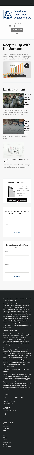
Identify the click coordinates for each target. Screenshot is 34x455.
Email (6, 224)
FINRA (20, 339)
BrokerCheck (13, 300)
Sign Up (17, 232)
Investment (6, 428)
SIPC (24, 339)
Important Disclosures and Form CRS (13, 369)
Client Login (17, 30)
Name (6, 218)
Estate (4, 430)
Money (5, 437)
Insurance (5, 433)
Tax (4, 435)
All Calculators (7, 446)
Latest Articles (7, 442)
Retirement (6, 426)
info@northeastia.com (18, 26)
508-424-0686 (18, 23)
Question (7, 264)
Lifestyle (5, 439)
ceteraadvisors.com (8, 366)
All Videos (5, 444)
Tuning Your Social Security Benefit (27, 126)
